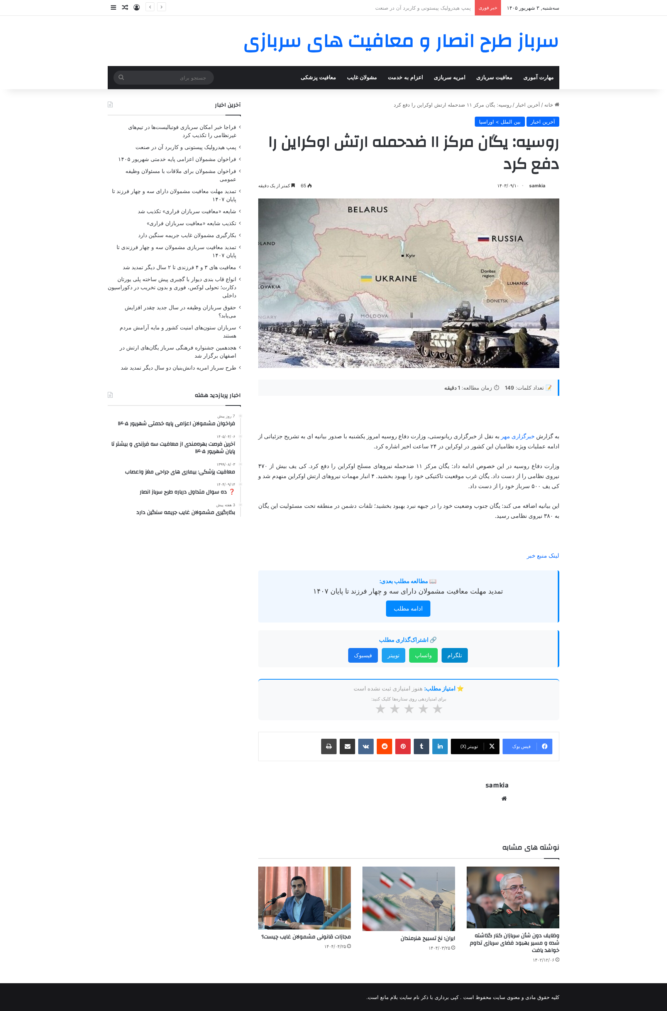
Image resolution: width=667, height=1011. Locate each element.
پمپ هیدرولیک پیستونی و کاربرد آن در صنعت (185, 147)
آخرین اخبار (528, 105)
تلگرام (454, 655)
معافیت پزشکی (318, 77)
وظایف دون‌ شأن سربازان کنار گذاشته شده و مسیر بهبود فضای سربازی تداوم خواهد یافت (514, 943)
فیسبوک (363, 655)
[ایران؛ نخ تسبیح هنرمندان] (408, 899)
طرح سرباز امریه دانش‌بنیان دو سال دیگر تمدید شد (178, 368)
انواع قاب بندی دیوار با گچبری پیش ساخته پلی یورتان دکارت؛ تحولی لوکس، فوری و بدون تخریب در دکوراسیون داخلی (172, 287)
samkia (537, 185)
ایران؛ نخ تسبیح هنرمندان (428, 938)
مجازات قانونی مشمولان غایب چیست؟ (306, 937)
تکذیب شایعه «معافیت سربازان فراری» (191, 223)
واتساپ (423, 655)
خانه (549, 105)
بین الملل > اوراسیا (500, 122)
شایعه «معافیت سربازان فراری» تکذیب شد (187, 211)
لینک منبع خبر (543, 555)
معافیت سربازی (494, 77)
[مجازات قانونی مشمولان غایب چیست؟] (304, 898)
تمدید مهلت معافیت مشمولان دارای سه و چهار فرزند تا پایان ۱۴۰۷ (408, 591)
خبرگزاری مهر (518, 436)
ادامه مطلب (408, 608)
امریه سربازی (450, 77)
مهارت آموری (538, 77)
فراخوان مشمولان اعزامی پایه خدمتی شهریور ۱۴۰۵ (415, 8)
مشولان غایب (362, 77)
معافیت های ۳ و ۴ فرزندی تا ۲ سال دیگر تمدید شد (179, 267)
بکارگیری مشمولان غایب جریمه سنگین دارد (187, 235)
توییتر (394, 655)
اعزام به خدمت (405, 77)
